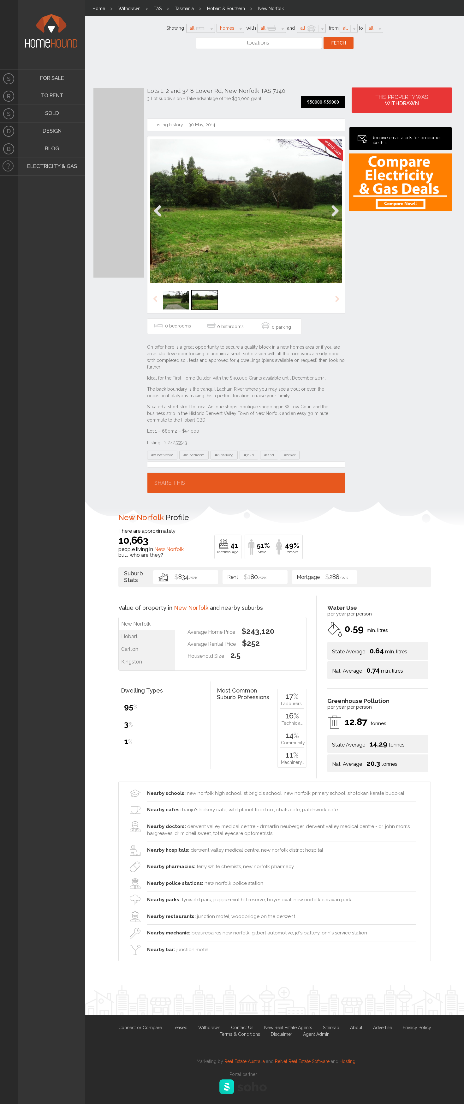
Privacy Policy (417, 1027)
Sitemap (331, 1027)
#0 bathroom (162, 455)
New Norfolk (271, 8)
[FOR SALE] (9, 78)
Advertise (382, 1027)
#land (269, 455)
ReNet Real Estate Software (302, 1061)
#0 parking (224, 455)
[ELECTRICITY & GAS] (9, 167)
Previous (158, 217)
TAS (158, 8)
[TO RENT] (9, 96)
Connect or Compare (140, 1027)
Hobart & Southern (226, 8)
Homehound (9, 34)
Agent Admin (316, 1034)
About (356, 1027)
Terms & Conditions (240, 1034)
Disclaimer (281, 1034)
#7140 (249, 455)
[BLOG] (9, 149)
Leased (180, 1027)
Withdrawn (129, 8)
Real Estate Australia (244, 1061)
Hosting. (348, 1061)
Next (335, 217)
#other (289, 455)
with (251, 28)
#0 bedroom (194, 455)
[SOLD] (9, 114)
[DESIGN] (9, 131)
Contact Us (242, 1027)
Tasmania (184, 8)
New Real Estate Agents (288, 1027)
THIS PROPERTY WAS (401, 100)
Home (98, 8)
